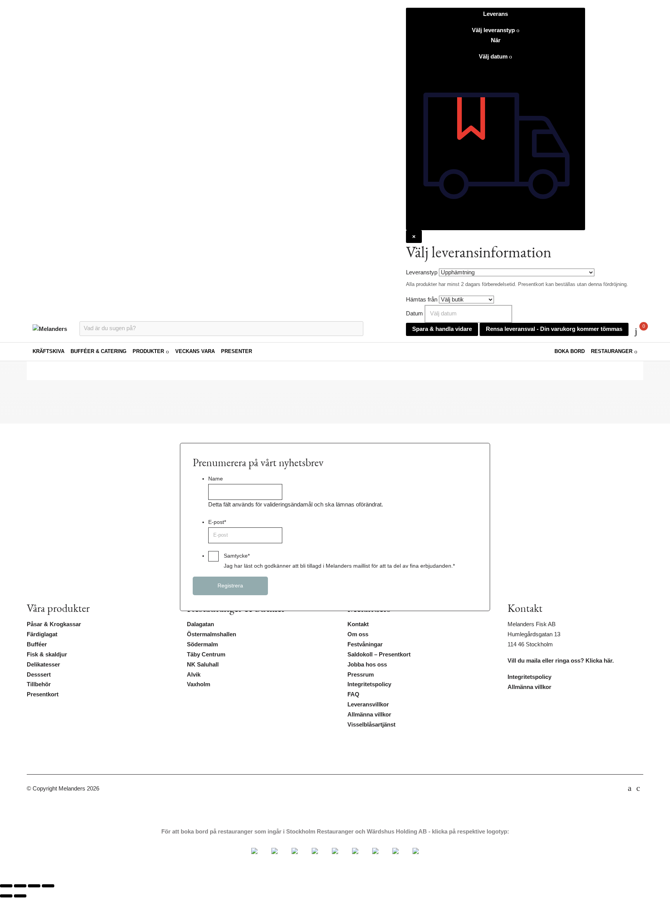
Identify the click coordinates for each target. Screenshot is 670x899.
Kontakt (358, 624)
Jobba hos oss (367, 664)
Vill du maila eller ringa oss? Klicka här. (561, 661)
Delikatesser (43, 664)
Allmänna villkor (369, 714)
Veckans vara (195, 351)
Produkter (148, 351)
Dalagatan (200, 624)
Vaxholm (198, 684)
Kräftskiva (48, 351)
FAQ (353, 694)
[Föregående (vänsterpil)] (6, 895)
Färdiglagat (42, 634)
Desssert (39, 675)
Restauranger (611, 351)
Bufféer (37, 644)
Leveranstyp (421, 272)
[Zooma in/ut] (6, 885)
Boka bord (569, 351)
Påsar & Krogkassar (54, 624)
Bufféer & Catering (98, 351)
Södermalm (202, 644)
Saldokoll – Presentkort (379, 654)
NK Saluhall (203, 664)
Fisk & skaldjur (47, 654)
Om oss (357, 634)
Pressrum (360, 675)
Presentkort (43, 694)
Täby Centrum (206, 654)
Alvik (193, 675)
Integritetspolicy (369, 684)
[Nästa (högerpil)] (20, 895)
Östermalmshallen (211, 634)
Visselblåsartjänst (371, 725)
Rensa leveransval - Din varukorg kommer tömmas (554, 329)
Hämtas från (421, 299)
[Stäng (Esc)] (48, 885)
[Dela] (34, 885)
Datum (414, 313)
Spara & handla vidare (442, 329)
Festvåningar (365, 644)
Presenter (236, 351)
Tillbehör (39, 684)
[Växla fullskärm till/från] (20, 885)
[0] (636, 331)
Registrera (230, 586)
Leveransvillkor (368, 704)
